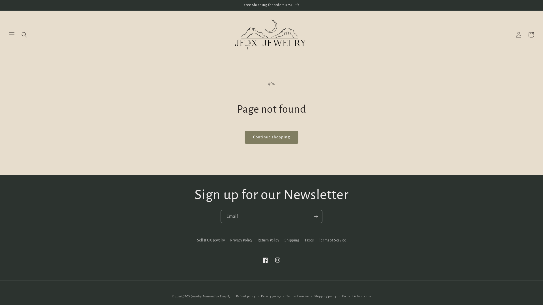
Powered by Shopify (216, 296)
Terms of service (297, 296)
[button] (12, 35)
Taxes (309, 240)
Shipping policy (325, 296)
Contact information (356, 296)
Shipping (292, 240)
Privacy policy (271, 296)
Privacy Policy (241, 240)
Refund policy (246, 296)
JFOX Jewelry (193, 296)
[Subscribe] (316, 216)
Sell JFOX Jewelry (211, 240)
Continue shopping (271, 137)
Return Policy (268, 240)
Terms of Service (332, 240)
